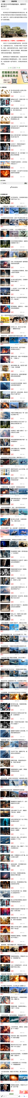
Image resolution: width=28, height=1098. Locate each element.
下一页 (18, 67)
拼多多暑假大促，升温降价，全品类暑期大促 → (13, 40)
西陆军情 (14, 1)
